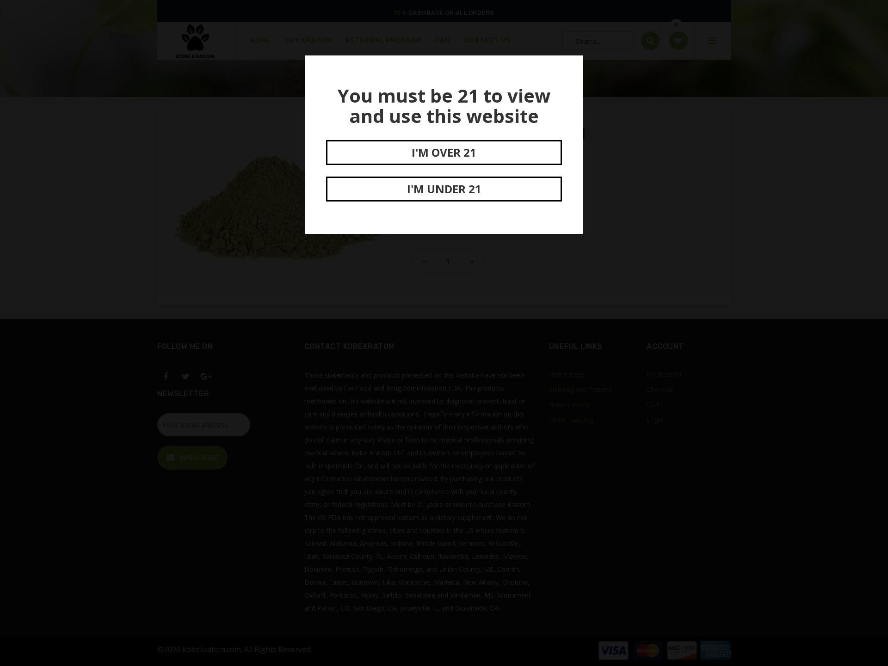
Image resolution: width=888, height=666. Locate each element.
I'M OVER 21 (444, 152)
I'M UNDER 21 (444, 188)
